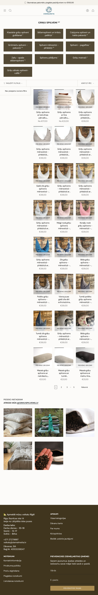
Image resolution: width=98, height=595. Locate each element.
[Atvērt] (4, 10)
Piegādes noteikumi (13, 576)
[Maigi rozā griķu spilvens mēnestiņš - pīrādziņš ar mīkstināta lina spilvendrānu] (64, 210)
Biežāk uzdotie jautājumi (61, 538)
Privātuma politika (12, 565)
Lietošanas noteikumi (14, 581)
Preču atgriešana (11, 570)
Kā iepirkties (56, 533)
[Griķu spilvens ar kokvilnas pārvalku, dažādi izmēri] (42, 99)
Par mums (55, 528)
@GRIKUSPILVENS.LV (27, 403)
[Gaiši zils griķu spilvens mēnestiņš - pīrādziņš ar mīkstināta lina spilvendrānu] (42, 173)
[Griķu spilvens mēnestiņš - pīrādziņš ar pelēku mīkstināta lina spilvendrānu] (42, 210)
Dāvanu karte (56, 523)
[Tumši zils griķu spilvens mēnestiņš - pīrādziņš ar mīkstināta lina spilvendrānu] (42, 321)
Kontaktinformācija (12, 560)
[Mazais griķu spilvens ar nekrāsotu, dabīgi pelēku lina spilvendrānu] (42, 358)
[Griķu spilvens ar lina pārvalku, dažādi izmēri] (64, 99)
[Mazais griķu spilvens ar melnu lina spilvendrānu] (85, 358)
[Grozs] (93, 10)
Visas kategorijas (58, 518)
